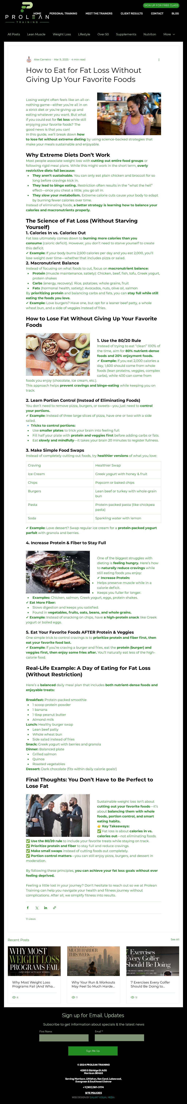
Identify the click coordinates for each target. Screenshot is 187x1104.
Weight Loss (62, 34)
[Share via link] (54, 907)
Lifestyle (84, 34)
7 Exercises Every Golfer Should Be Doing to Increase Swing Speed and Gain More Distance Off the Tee (152, 984)
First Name (45, 1031)
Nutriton (150, 34)
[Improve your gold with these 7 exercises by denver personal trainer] (152, 961)
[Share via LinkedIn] (45, 907)
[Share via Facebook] (27, 907)
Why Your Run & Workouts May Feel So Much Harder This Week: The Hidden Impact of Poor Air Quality (93, 984)
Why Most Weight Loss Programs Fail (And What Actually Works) (33, 984)
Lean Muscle (36, 34)
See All (175, 939)
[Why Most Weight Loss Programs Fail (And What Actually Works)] (34, 961)
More (167, 34)
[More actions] (159, 59)
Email (98, 1031)
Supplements (126, 34)
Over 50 (103, 34)
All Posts (14, 34)
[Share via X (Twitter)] (36, 907)
